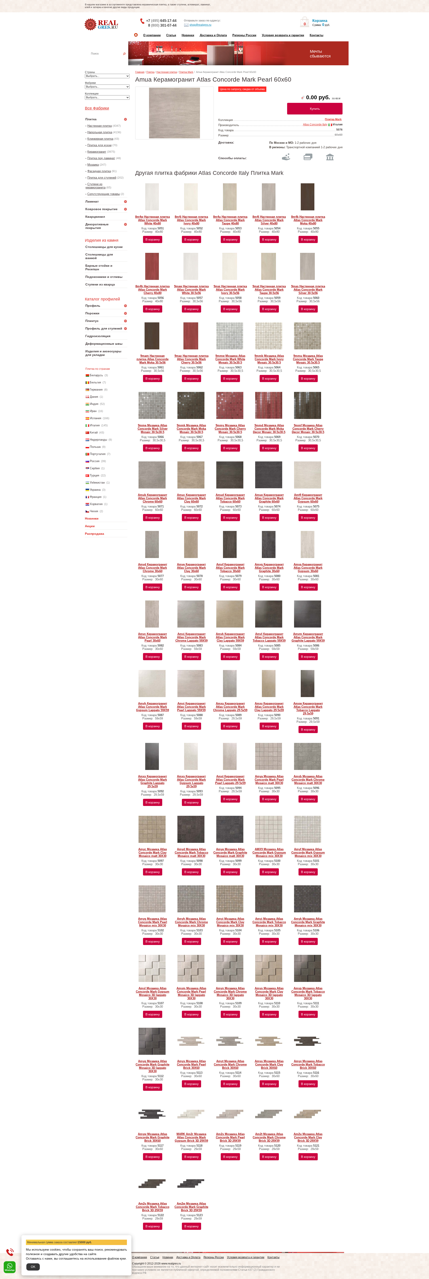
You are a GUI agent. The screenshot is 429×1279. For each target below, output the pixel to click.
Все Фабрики (97, 108)
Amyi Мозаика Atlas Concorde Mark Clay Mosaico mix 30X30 (230, 922)
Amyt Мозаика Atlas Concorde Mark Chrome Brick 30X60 (230, 1064)
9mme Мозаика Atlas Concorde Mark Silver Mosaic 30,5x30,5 (153, 429)
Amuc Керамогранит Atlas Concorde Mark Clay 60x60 (191, 498)
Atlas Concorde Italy (315, 124)
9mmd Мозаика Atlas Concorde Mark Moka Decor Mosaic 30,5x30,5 (269, 429)
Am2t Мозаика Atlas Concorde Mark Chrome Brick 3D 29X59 (269, 1137)
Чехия (94, 511)
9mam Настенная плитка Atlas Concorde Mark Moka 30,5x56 (152, 359)
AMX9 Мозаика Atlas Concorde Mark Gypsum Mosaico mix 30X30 (269, 853)
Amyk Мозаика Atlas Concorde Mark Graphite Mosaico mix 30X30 (308, 922)
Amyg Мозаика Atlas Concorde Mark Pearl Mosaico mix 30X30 (152, 922)
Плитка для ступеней (101, 177)
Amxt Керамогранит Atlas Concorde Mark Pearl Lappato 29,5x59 (230, 780)
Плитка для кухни (99, 145)
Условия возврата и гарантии (283, 35)
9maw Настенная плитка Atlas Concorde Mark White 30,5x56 (191, 290)
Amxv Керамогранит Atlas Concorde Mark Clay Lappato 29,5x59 (269, 707)
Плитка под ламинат (101, 158)
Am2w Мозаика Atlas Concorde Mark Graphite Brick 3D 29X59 (191, 1207)
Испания (95, 418)
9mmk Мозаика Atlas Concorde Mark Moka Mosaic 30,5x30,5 (191, 429)
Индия (94, 404)
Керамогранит (96, 151)
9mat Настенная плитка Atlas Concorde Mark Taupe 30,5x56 (269, 290)
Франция (95, 497)
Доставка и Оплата (213, 35)
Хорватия (96, 504)
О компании (152, 35)
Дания (94, 396)
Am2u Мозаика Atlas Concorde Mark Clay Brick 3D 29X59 (308, 1137)
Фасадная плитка (99, 171)
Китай (94, 432)
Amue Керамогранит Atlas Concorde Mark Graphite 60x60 (269, 498)
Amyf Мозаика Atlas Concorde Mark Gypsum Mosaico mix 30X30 (308, 853)
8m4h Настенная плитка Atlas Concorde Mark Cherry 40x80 (152, 290)
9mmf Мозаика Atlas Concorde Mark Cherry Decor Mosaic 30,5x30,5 (308, 429)
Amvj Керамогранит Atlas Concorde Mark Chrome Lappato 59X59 (191, 637)
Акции (90, 526)
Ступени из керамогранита (95, 185)
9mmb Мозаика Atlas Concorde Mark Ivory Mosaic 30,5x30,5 (269, 359)
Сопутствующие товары (103, 194)
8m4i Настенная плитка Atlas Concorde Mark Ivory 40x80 (191, 220)
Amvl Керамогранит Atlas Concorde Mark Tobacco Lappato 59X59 (269, 637)
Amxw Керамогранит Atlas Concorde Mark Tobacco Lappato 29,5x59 (308, 708)
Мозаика (93, 164)
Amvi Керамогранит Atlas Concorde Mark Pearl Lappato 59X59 (191, 707)
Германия (96, 389)
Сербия (95, 468)
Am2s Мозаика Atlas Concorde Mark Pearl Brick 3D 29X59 (230, 1137)
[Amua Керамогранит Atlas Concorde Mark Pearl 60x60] (174, 113)
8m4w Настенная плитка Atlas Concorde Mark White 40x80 (152, 220)
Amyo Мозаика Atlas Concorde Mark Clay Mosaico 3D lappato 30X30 (269, 993)
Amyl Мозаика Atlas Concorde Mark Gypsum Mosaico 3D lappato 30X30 (152, 993)
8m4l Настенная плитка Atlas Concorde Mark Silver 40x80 (269, 220)
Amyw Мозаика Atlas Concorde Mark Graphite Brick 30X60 (152, 1137)
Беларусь (96, 375)
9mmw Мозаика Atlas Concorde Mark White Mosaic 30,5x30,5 (230, 359)
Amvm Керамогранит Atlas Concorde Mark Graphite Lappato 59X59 (308, 637)
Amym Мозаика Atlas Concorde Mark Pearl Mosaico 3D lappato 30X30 (191, 993)
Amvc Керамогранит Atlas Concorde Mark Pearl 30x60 (152, 637)
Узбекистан (97, 482)
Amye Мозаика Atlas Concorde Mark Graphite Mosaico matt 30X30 (230, 853)
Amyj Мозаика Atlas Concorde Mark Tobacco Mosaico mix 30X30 (269, 922)
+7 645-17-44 (161, 21)
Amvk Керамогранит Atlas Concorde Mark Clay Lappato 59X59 (230, 637)
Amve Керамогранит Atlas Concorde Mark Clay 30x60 (191, 568)
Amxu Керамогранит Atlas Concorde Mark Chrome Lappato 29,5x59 (230, 707)
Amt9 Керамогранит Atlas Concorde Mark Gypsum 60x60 (308, 498)
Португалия (97, 454)
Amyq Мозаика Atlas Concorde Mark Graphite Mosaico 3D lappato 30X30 (152, 1066)
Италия (95, 425)
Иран (93, 411)
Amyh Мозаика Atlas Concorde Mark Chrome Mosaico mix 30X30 (191, 922)
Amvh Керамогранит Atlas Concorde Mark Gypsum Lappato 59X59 (152, 707)
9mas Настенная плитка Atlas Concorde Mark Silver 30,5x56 (308, 290)
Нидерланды (98, 439)
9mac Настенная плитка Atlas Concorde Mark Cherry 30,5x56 (191, 359)
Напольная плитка (99, 132)
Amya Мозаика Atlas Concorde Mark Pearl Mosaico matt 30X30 (269, 780)
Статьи (171, 35)
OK (33, 1266)
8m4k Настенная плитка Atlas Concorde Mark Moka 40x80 (308, 220)
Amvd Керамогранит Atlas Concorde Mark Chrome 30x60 (152, 568)
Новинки (188, 35)
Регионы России (244, 35)
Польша (95, 446)
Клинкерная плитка (100, 138)
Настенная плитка (111, 60)
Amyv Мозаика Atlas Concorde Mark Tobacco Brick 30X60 (308, 1064)
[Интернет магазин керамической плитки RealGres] (101, 24)
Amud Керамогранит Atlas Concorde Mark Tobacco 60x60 (230, 498)
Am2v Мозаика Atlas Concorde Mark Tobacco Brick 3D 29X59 (152, 1207)
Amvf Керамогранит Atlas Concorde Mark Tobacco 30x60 (230, 568)
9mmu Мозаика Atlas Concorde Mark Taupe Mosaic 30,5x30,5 (308, 359)
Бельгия (95, 382)
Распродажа (94, 533)
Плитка (150, 72)
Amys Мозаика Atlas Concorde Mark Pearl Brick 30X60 (191, 1064)
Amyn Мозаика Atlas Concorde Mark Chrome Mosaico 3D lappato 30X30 (230, 993)
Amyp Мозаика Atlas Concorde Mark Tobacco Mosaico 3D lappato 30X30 (308, 993)
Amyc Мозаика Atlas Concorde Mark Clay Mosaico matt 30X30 (152, 853)
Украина (95, 489)
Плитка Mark (186, 72)
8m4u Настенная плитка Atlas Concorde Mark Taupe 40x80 (230, 220)
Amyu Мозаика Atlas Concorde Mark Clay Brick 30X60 (269, 1064)
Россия (94, 461)
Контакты (316, 35)
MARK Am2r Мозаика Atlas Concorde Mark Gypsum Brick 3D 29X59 (191, 1137)
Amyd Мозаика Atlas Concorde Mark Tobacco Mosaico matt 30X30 (191, 853)
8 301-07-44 (162, 25)
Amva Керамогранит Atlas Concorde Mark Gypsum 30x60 (308, 568)
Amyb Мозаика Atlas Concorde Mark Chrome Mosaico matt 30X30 (308, 780)
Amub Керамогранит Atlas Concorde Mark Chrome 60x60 (152, 498)
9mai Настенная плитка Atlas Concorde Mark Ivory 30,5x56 (230, 290)
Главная (139, 72)
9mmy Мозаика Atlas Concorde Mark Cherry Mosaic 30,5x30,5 (230, 429)
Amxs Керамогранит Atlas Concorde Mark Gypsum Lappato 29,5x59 (191, 781)
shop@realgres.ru (200, 24)
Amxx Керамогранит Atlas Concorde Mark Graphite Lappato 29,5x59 (152, 781)
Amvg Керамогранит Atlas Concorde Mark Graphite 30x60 (269, 568)
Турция (94, 475)
